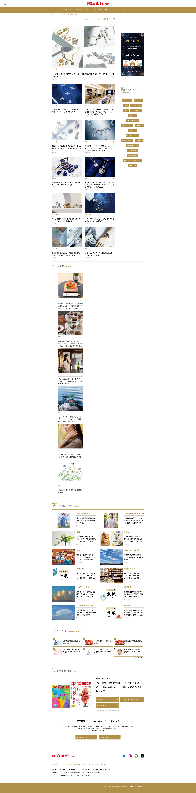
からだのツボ (139, 125)
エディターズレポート (132, 135)
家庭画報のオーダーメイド (91, 769)
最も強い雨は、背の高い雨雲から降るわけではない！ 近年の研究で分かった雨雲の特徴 (85, 594)
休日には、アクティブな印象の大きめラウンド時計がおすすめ (99, 254)
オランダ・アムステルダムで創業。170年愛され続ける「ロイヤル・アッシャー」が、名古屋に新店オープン (99, 112)
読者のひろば (132, 165)
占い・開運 (121, 9)
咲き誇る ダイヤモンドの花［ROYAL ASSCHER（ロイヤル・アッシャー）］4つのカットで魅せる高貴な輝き (99, 148)
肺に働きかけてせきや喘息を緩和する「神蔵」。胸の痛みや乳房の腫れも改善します (86, 576)
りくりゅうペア (127, 100)
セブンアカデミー (72, 769)
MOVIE (126, 105)
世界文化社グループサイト (58, 772)
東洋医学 (80, 569)
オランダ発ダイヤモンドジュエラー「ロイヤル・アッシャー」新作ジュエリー (66, 111)
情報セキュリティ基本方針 (82, 772)
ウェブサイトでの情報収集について (60, 775)
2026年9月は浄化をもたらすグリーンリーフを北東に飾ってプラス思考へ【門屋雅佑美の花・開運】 (86, 539)
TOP (53, 14)
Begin (111, 769)
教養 (105, 9)
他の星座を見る (132, 71)
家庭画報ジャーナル (132, 145)
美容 (94, 9)
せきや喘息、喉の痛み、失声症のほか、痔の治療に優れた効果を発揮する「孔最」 (134, 612)
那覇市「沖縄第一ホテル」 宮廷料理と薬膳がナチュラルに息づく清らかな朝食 (86, 557)
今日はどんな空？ (127, 125)
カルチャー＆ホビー (132, 550)
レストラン (81, 550)
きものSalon (139, 140)
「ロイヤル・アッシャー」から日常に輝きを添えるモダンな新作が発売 (99, 220)
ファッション (78, 9)
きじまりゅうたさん (132, 120)
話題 (129, 9)
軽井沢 (126, 110)
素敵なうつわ (138, 100)
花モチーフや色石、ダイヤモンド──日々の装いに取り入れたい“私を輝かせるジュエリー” (67, 148)
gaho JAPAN (81, 769)
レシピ (127, 532)
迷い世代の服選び (132, 150)
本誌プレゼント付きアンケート (132, 160)
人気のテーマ (132, 130)
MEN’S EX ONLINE (103, 769)
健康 (100, 9)
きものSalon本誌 (83, 513)
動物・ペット (129, 569)
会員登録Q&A (104, 737)
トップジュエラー (136, 110)
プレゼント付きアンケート (131, 700)
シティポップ (132, 115)
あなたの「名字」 (127, 140)
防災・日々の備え (136, 105)
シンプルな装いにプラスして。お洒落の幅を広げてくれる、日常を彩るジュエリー (83, 76)
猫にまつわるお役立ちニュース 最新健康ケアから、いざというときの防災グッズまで (134, 576)
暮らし (88, 9)
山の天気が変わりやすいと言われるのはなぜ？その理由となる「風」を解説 (86, 612)
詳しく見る (101, 700)
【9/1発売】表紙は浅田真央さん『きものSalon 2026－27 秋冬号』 (85, 520)
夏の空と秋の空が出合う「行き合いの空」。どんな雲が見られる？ (133, 557)
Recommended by (134, 657)
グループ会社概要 (70, 772)
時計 (86, 248)
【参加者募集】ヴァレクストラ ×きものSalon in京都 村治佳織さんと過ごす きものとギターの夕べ (134, 520)
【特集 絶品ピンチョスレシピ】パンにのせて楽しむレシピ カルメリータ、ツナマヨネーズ (134, 539)
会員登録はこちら (83, 737)
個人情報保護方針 (94, 772)
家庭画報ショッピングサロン (59, 769)
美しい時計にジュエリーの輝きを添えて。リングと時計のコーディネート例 (66, 254)
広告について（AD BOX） (84, 775)
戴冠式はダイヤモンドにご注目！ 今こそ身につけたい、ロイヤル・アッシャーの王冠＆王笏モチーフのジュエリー (99, 185)
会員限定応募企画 (132, 155)
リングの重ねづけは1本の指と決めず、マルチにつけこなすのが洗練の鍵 (67, 220)
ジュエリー (55, 69)
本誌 (105, 764)
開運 (78, 532)
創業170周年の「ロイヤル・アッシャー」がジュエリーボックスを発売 (66, 184)
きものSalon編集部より (134, 513)
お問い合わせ (74, 775)
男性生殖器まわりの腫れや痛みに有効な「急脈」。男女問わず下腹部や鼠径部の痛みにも (133, 594)
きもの (112, 9)
